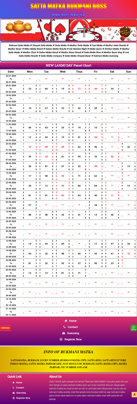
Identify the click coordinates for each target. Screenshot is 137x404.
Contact (72, 327)
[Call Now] (133, 328)
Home (72, 320)
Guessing (72, 333)
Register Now (72, 339)
